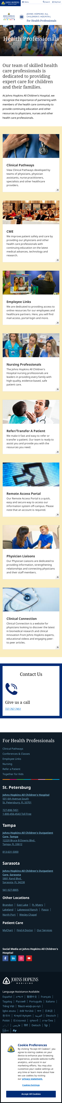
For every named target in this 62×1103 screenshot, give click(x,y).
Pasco (45, 909)
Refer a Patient (11, 769)
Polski (6, 1020)
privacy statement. (32, 1078)
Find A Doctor (25, 930)
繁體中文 (32, 996)
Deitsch (36, 1025)
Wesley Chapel (28, 914)
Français (46, 996)
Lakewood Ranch (27, 909)
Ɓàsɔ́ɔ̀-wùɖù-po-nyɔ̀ (29, 1006)
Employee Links (12, 759)
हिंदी (26, 1025)
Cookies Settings (31, 1085)
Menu (25, 2)
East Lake (22, 905)
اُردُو (6, 1025)
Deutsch (51, 1015)
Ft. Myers (37, 905)
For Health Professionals (41, 20)
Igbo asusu (9, 1011)
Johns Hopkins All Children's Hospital (39, 15)
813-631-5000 (10, 852)
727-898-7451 (10, 810)
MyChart (8, 930)
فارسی (16, 1025)
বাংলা (39, 1011)
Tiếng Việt (8, 1006)
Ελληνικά (20, 1020)
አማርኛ (19, 996)
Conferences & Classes (16, 753)
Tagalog (7, 1001)
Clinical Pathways (13, 748)
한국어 (6, 1015)
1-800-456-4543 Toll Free (17, 814)
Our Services (44, 930)
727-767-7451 (13, 709)
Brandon (8, 905)
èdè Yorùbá (26, 1011)
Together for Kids (13, 774)
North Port (9, 914)
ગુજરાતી (34, 1020)
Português (35, 1001)
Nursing (7, 764)
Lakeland (8, 909)
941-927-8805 (10, 890)
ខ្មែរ (46, 1025)
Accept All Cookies (31, 1094)
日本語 (49, 1011)
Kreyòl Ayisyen (22, 1015)
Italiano (50, 1001)
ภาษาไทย (47, 1020)
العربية (38, 1015)
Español (7, 996)
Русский (20, 1001)
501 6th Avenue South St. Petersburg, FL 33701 (26, 798)
